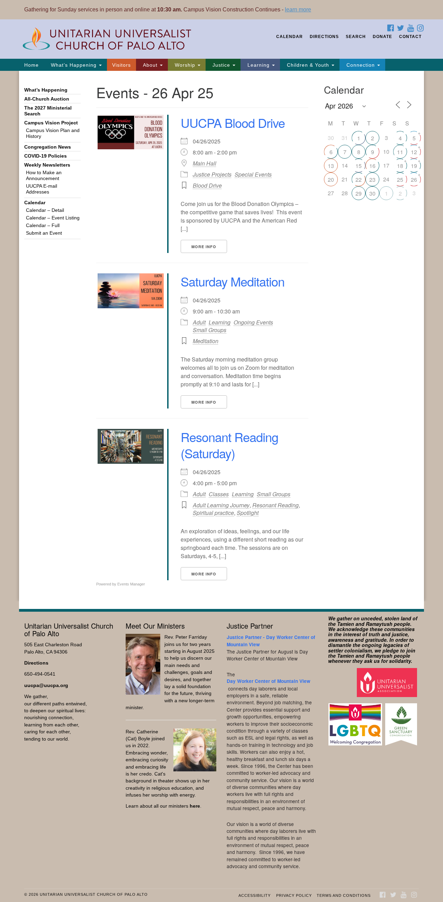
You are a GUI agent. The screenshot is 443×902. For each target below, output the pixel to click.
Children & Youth (308, 65)
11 (400, 152)
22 (358, 180)
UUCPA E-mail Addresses (41, 189)
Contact (410, 37)
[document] (221, 336)
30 (372, 193)
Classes (219, 494)
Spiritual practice (213, 513)
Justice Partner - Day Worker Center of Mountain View (271, 640)
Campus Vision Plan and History (53, 133)
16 (372, 166)
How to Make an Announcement (44, 175)
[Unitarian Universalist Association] (388, 682)
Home (31, 65)
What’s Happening (73, 65)
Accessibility (254, 895)
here (195, 806)
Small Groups (209, 330)
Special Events (253, 174)
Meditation (205, 341)
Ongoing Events (253, 322)
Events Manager (131, 584)
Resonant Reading (275, 505)
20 (331, 180)
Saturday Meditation (232, 281)
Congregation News (47, 147)
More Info (203, 246)
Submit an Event (44, 233)
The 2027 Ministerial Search (48, 110)
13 (331, 166)
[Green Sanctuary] (402, 721)
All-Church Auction (46, 99)
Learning (258, 65)
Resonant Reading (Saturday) (229, 445)
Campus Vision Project (51, 122)
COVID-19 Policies (45, 156)
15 (358, 166)
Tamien (345, 623)
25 (400, 180)
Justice (221, 65)
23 (372, 180)
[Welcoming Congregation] (356, 721)
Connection (361, 65)
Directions (324, 37)
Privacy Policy (294, 895)
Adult (199, 322)
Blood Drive (207, 185)
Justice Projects (212, 174)
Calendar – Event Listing (53, 217)
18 (400, 166)
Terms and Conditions (344, 895)
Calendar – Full (43, 225)
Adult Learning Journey (221, 505)
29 (358, 193)
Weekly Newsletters (47, 165)
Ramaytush (379, 623)
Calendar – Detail (45, 210)
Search (356, 37)
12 (414, 152)
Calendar (289, 37)
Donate (382, 37)
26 (414, 180)
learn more (298, 9)
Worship (185, 65)
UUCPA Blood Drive (233, 122)
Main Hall (204, 163)
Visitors (121, 65)
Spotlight (248, 513)
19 (414, 166)
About (150, 65)
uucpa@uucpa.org (46, 685)
